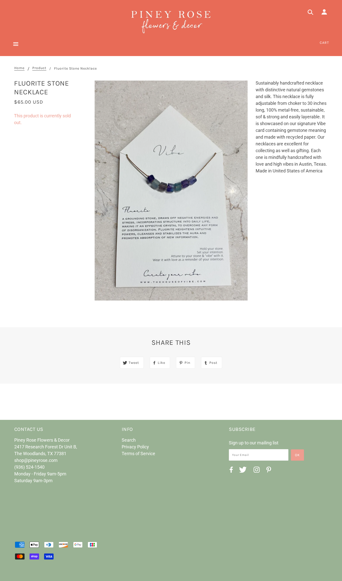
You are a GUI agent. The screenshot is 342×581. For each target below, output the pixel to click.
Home (19, 68)
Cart (324, 43)
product (39, 68)
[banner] (171, 21)
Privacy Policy (135, 446)
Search (129, 440)
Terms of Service (138, 453)
